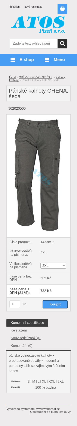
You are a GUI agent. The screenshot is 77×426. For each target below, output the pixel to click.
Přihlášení (14, 6)
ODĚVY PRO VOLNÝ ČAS (35, 77)
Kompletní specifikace (27, 322)
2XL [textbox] (45, 266)
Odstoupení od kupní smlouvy (50, 411)
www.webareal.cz (48, 408)
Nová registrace (33, 6)
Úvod (12, 77)
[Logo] (38, 25)
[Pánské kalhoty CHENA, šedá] (38, 116)
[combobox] (53, 266)
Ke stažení (19, 330)
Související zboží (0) (26, 338)
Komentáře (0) (21, 345)
